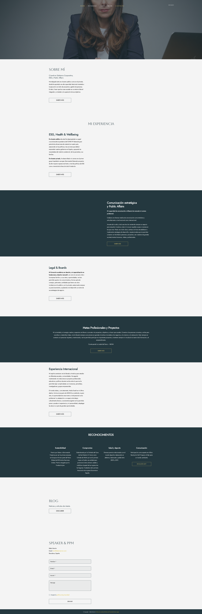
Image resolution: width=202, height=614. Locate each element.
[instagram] (181, 5)
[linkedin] (184, 5)
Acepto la (60, 595)
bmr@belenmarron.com (59, 551)
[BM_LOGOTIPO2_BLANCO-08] (13, 5)
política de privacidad (63, 595)
